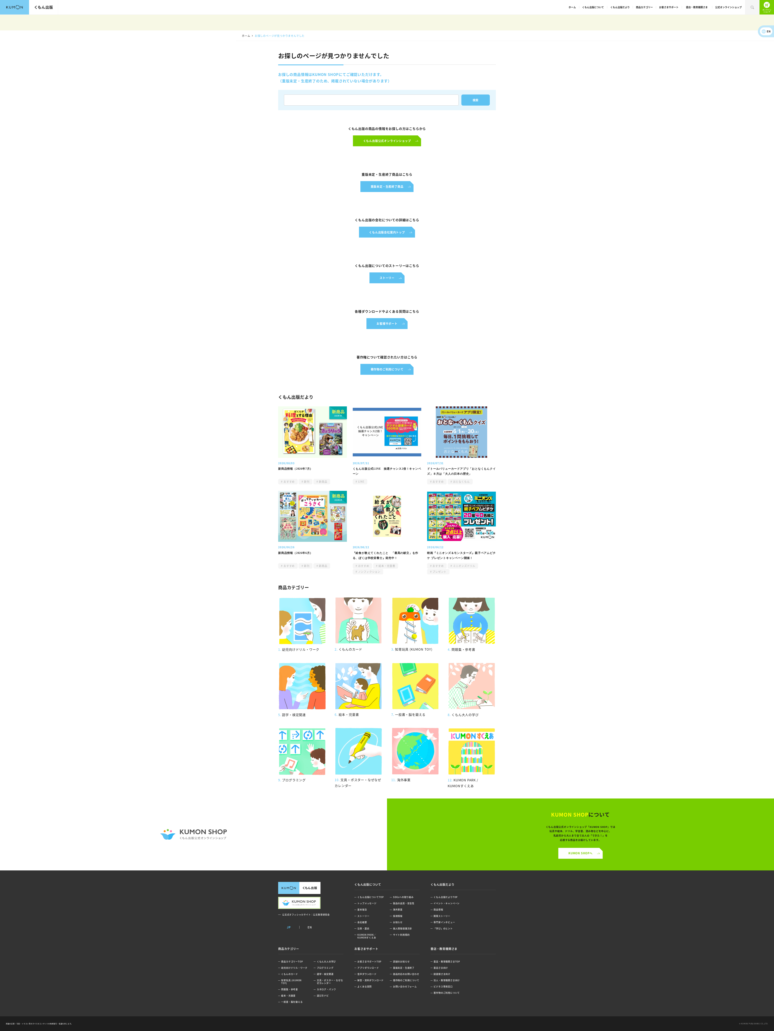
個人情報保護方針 (402, 928)
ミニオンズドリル (463, 566)
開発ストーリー (442, 916)
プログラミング (325, 967)
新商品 (322, 481)
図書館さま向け (442, 974)
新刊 (306, 481)
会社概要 (362, 922)
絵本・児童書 (386, 566)
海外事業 (398, 909)
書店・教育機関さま (697, 7)
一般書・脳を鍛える (292, 1001)
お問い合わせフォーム (405, 986)
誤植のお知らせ (401, 961)
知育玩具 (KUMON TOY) (291, 982)
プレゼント (439, 571)
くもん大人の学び (326, 961)
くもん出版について (593, 7)
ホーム (572, 7)
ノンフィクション (368, 571)
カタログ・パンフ (326, 989)
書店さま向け (441, 967)
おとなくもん (461, 481)
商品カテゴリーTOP (292, 961)
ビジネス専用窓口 (443, 986)
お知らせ (398, 922)
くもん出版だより (620, 7)
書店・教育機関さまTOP (447, 961)
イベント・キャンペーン (447, 903)
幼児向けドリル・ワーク (294, 967)
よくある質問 (364, 986)
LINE (360, 481)
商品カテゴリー (644, 7)
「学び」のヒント (443, 928)
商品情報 (438, 909)
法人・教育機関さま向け (447, 980)
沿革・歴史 (363, 928)
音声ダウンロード (366, 974)
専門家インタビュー (444, 922)
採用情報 (398, 916)
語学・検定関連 (325, 974)
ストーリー (363, 916)
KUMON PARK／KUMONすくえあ (366, 936)
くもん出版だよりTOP (446, 897)
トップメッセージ (366, 903)
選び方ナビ (323, 995)
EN (769, 31)
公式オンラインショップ (728, 7)
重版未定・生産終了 (403, 967)
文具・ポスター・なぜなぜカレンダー (330, 982)
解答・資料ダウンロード (370, 980)
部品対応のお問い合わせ (406, 974)
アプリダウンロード (368, 967)
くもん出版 (43, 7)
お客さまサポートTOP (369, 961)
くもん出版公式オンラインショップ (766, 7)
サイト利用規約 (401, 934)
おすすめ (289, 481)
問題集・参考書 (289, 989)
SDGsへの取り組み (403, 897)
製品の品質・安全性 (403, 903)
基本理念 (362, 909)
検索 (752, 7)
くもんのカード (289, 974)
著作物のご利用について (406, 980)
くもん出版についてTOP (370, 897)
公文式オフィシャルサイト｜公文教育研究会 (306, 914)
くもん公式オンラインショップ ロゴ (193, 834)
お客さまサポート (668, 7)
